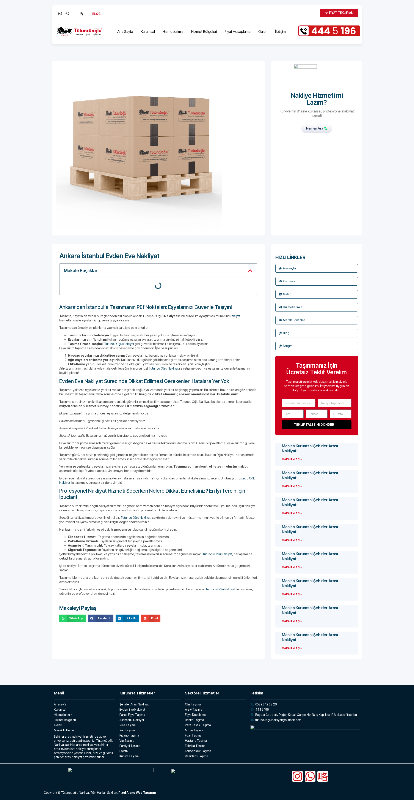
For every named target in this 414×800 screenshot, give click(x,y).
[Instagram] (297, 776)
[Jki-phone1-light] (322, 776)
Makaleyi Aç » (292, 459)
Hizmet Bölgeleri (204, 31)
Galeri (262, 31)
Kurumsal (148, 31)
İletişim (280, 31)
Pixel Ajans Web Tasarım (137, 792)
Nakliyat (234, 316)
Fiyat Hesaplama (238, 31)
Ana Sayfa (125, 31)
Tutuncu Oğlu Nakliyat (119, 344)
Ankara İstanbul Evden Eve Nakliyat (109, 256)
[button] (250, 270)
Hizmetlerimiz (173, 31)
